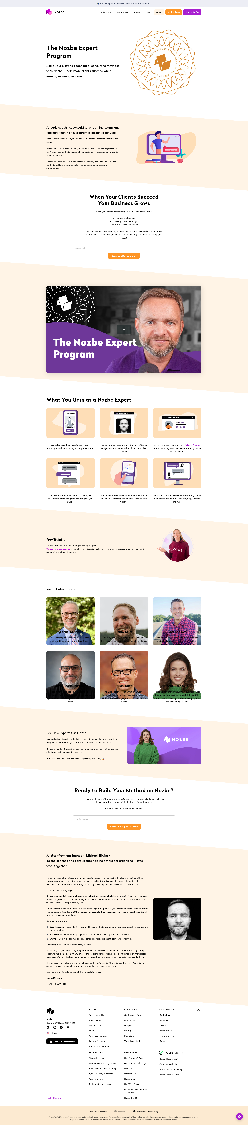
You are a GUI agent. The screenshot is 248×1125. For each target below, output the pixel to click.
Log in (159, 12)
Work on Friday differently (101, 1074)
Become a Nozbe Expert (123, 256)
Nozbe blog (129, 1079)
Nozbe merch (165, 1030)
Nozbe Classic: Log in (169, 1059)
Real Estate (129, 1020)
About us (163, 1020)
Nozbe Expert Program (99, 1046)
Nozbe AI (128, 1068)
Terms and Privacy (168, 1036)
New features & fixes (133, 1058)
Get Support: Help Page (135, 1063)
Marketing (129, 1036)
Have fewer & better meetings (103, 1068)
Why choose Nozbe (98, 1015)
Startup (127, 1030)
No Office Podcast (132, 1084)
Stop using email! (97, 1058)
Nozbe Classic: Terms (169, 1074)
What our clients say (99, 1036)
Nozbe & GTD (130, 1098)
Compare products (168, 1064)
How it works (122, 12)
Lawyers (128, 1025)
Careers (162, 1041)
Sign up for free (192, 12)
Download (136, 12)
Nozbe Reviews (54, 1098)
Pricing (148, 12)
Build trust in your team (100, 1084)
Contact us (164, 1015)
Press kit (163, 1025)
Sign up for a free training (58, 549)
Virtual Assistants (132, 1041)
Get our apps (95, 1025)
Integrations (130, 1074)
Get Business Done (133, 1015)
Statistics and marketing (147, 1111)
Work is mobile (96, 1079)
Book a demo (174, 12)
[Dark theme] (199, 1010)
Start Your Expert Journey (124, 826)
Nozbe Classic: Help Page (171, 1069)
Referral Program (193, 445)
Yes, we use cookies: (98, 1111)
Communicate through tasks (102, 1063)
